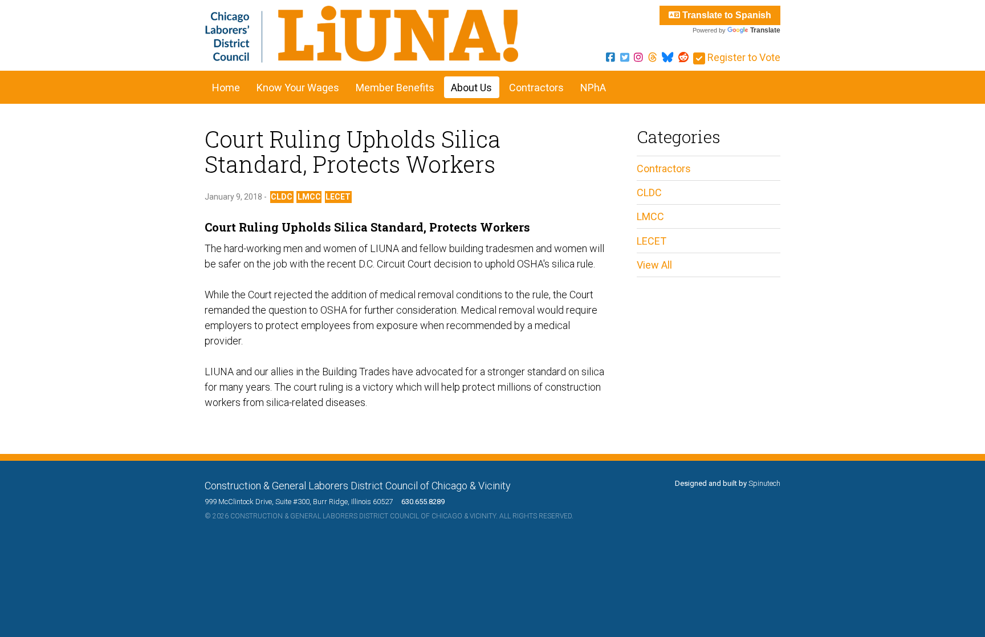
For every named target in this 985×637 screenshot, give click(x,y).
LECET (338, 196)
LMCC (309, 196)
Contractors (536, 88)
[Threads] (652, 57)
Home (226, 88)
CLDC (281, 196)
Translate (765, 30)
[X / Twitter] (624, 57)
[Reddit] (683, 57)
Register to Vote (742, 57)
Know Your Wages (298, 88)
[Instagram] (638, 57)
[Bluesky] (667, 57)
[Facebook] (610, 57)
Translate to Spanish (725, 15)
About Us (471, 88)
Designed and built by (727, 483)
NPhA (593, 88)
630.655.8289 (419, 501)
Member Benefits (395, 88)
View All (654, 265)
